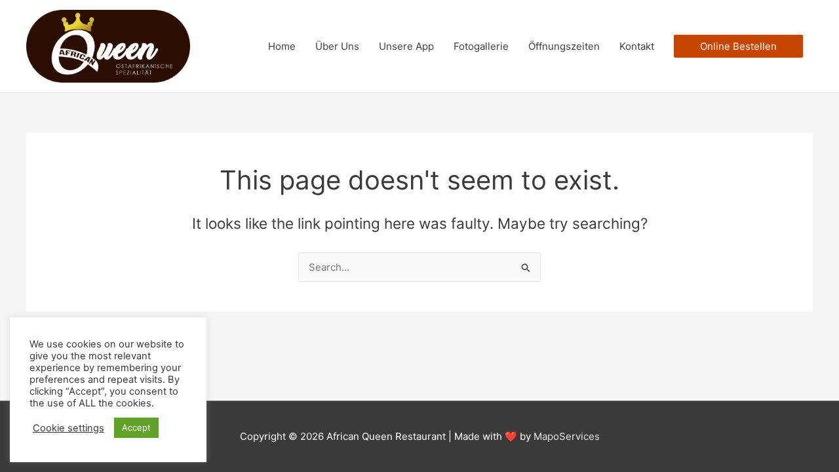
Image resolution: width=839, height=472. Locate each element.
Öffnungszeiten (564, 46)
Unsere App (406, 46)
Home (282, 46)
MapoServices (567, 436)
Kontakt (636, 46)
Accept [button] (136, 427)
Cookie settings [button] (68, 428)
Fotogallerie (481, 46)
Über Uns (337, 46)
